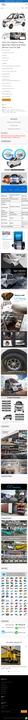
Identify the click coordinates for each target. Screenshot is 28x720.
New (23, 111)
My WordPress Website (12, 718)
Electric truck (4, 685)
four (17, 111)
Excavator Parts (4, 687)
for (14, 111)
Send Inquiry (6, 99)
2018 (6, 109)
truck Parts (3, 693)
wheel (14, 112)
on (25, 111)
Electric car (9, 107)
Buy (8, 109)
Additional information (14, 122)
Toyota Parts (3, 691)
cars (22, 109)
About (2, 699)
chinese (7, 111)
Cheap (3, 111)
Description (14, 119)
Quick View (26, 647)
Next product (26, 8)
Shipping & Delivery (14, 129)
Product (4, 112)
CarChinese (17, 109)
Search (24, 711)
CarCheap (12, 109)
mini (20, 111)
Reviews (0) (14, 125)
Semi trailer (3, 689)
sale (8, 112)
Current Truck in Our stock (6, 682)
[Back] (2, 8)
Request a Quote (4, 705)
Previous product (22, 8)
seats (11, 112)
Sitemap (2, 707)
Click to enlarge (24, 29)
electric (11, 111)
